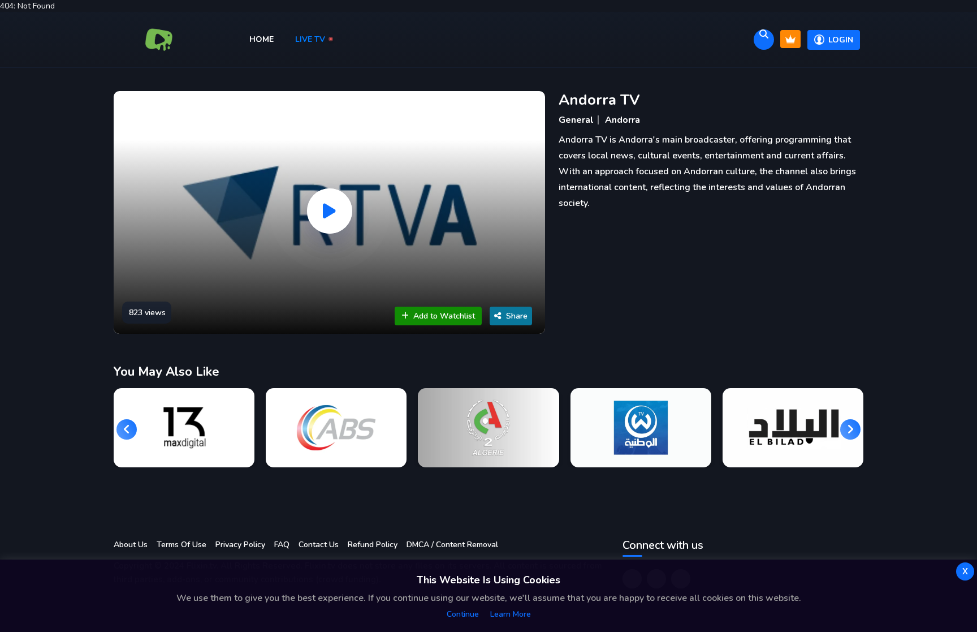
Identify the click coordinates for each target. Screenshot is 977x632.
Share (517, 316)
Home (262, 39)
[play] (329, 211)
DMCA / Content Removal (452, 544)
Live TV (311, 39)
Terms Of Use (181, 544)
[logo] (159, 39)
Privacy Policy (240, 544)
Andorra (622, 120)
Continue (463, 614)
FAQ (281, 544)
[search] (764, 39)
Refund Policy (372, 544)
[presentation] (126, 429)
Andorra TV (599, 100)
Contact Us (319, 544)
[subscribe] (790, 39)
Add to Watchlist (444, 316)
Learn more (510, 614)
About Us (131, 544)
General (576, 120)
